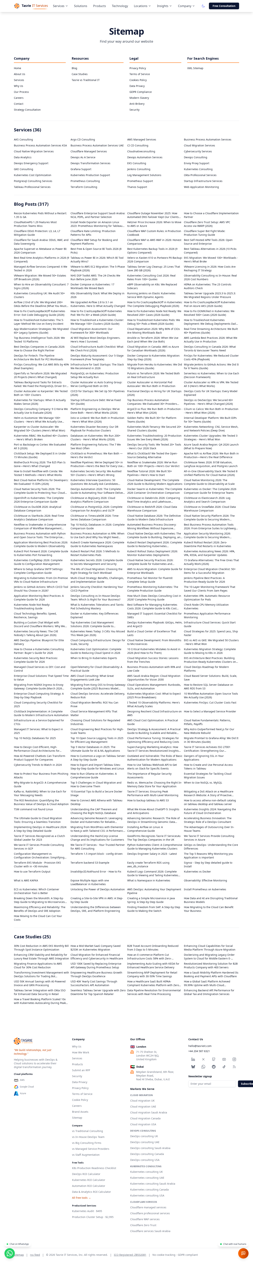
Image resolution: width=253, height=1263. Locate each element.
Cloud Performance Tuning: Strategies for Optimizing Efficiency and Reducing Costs (153, 740)
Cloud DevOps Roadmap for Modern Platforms (206, 668)
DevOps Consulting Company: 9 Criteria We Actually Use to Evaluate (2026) (41, 410)
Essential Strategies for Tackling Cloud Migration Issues (208, 775)
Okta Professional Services (200, 175)
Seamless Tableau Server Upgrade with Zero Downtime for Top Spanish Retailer (98, 992)
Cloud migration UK (142, 1100)
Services (58, 6)
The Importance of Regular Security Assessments (149, 775)
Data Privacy (137, 86)
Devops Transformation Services (90, 163)
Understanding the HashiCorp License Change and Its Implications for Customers (97, 837)
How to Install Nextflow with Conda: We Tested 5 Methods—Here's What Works (38, 473)
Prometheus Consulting (85, 181)
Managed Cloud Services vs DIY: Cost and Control (39, 668)
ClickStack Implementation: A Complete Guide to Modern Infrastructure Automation (41, 713)
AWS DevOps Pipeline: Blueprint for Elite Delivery (39, 642)
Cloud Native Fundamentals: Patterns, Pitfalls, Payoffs (207, 722)
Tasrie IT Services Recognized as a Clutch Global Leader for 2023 (39, 837)
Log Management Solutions (144, 175)
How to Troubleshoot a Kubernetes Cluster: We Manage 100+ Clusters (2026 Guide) (97, 321)
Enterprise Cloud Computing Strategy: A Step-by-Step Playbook (39, 695)
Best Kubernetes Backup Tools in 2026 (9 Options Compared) (152, 250)
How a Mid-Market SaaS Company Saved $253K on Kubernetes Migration (96, 947)
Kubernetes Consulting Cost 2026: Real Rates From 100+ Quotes (151, 277)
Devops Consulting (195, 157)
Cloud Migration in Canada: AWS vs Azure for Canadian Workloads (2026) (153, 348)
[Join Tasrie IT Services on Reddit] (214, 1066)
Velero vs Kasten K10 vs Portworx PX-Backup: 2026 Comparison (154, 259)
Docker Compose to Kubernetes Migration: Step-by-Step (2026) (153, 357)
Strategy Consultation (27, 109)
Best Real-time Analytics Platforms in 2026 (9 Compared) (41, 259)
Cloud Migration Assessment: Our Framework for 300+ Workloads (92, 330)
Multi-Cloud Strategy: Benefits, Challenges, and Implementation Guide (97, 579)
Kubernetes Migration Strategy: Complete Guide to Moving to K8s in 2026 (210, 651)
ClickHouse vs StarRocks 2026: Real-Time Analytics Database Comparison (39, 517)
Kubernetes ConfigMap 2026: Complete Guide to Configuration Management (38, 562)
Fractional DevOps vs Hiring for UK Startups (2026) (154, 393)
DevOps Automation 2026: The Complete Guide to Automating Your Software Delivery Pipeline (98, 491)
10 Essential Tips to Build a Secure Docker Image (96, 793)
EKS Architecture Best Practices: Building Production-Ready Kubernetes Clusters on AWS (210, 660)
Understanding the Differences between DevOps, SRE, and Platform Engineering (96, 909)
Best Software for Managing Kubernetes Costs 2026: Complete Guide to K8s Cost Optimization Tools (152, 606)
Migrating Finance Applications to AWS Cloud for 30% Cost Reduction (38, 965)
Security (134, 109)
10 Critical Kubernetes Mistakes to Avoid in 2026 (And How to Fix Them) (153, 651)
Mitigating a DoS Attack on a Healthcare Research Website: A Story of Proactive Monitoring (208, 793)
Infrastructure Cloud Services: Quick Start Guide (210, 624)
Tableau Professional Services (32, 187)
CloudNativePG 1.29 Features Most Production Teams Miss (35, 224)
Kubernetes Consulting (198, 169)
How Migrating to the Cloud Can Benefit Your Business (208, 909)
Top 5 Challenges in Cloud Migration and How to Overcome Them (96, 784)
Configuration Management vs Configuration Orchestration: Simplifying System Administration (39, 855)
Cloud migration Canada (145, 1118)
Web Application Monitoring (201, 187)
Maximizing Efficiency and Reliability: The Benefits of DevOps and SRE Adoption (39, 909)
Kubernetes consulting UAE (147, 1177)
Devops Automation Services (144, 157)
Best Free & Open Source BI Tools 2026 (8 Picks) (96, 250)
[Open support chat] (243, 1253)
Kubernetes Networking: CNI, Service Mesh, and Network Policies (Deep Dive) (211, 428)
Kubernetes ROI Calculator (88, 1180)
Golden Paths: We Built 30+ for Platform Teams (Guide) (151, 419)
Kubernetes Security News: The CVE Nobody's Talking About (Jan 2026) (36, 633)
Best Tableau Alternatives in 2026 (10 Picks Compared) (210, 250)
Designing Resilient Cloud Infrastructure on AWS (154, 713)
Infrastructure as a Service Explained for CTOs (39, 722)
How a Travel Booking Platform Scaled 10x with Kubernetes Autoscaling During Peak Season (40, 1001)
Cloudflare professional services (150, 1213)
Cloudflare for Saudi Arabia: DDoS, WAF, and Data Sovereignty (41, 241)
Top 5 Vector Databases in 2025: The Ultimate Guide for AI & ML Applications (95, 748)
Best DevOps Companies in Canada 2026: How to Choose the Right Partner (39, 348)
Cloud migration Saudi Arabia (148, 1112)
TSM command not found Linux (33, 809)
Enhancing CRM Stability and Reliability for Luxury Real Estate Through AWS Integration (41, 956)
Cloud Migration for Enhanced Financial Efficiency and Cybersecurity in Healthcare (97, 956)
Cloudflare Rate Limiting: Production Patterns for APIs (93, 232)
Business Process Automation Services (207, 139)
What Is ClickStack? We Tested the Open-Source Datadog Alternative (152, 455)
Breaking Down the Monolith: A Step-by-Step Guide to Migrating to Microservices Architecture (39, 900)
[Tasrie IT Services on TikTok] (224, 1066)
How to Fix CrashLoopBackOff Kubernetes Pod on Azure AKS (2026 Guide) (209, 304)
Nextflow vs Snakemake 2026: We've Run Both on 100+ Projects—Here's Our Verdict (153, 464)
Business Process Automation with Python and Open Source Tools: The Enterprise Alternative (40, 535)
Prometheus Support (140, 181)
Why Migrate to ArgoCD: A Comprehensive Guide (40, 784)
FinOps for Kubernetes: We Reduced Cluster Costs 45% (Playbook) (211, 357)
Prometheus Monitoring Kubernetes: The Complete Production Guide (152, 588)
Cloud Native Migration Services (34, 151)
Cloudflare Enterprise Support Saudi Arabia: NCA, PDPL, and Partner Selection (98, 215)
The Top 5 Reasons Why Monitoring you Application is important (208, 855)
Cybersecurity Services (198, 151)
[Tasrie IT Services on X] (203, 1059)
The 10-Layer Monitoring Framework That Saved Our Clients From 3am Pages (209, 588)
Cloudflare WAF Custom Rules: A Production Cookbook (154, 232)
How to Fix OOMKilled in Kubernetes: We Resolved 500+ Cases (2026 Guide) (209, 313)
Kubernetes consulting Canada (149, 1189)
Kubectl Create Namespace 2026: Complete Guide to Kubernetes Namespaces (97, 544)
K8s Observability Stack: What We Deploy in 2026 (97, 295)
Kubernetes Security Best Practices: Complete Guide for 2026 (36, 659)
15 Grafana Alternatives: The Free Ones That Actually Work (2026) (211, 562)
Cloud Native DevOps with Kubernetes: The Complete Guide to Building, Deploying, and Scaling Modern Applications (154, 535)
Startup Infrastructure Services (203, 181)
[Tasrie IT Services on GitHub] (214, 1059)
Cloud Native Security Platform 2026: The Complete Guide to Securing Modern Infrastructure (209, 517)
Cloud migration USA (143, 1124)
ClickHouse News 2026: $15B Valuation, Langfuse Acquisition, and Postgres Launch (211, 464)
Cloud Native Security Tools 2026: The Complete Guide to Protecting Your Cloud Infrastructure (39, 491)
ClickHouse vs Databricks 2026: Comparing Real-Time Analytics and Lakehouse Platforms (153, 500)
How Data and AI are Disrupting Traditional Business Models (211, 900)
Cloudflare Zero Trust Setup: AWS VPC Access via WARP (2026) (207, 224)
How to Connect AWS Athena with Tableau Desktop (96, 802)
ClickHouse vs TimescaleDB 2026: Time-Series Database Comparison (95, 517)
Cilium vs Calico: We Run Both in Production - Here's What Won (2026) (211, 410)
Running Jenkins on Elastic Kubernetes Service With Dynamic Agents (151, 295)
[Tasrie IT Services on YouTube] (224, 1059)
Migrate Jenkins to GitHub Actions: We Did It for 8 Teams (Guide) (211, 366)
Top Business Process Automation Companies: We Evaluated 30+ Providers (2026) (152, 402)
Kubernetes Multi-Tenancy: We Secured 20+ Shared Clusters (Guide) (154, 428)
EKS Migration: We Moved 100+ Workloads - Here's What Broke (211, 259)
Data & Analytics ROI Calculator (91, 1192)
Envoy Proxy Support (196, 163)
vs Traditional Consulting (87, 1131)
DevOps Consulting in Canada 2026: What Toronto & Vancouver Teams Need (210, 348)
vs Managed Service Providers (90, 1149)
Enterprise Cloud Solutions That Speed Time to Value (41, 677)
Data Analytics (22, 157)
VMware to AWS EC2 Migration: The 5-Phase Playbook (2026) (98, 268)
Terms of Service (139, 74)
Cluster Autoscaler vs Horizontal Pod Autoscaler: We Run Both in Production (151, 384)
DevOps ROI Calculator (86, 1174)
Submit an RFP (81, 1070)
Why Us (18, 86)
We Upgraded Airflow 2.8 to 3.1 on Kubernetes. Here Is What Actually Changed (98, 304)
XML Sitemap (195, 68)
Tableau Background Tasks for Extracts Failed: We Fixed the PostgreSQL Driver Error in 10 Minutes (41, 384)
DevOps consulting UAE (144, 1142)
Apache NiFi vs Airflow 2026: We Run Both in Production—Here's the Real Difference (211, 455)
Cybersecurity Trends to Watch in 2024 (38, 765)
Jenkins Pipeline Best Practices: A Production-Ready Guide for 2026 (204, 579)
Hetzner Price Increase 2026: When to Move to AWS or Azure (154, 224)
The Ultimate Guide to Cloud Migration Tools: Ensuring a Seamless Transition (38, 820)
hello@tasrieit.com (200, 1046)
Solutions (80, 6)
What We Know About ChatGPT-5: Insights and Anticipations (153, 811)
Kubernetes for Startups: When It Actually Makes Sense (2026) (40, 401)
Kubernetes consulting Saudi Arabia (152, 1183)
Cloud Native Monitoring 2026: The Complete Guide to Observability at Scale (209, 482)
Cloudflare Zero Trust (143, 1225)
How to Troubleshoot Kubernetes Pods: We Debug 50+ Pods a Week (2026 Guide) (153, 321)
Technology (120, 6)
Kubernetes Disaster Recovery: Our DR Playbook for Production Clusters (94, 428)
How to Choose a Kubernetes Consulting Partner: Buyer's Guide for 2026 (39, 651)
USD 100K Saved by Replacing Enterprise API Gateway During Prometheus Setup (96, 965)
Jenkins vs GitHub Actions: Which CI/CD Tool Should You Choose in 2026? (41, 588)
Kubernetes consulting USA (147, 1195)
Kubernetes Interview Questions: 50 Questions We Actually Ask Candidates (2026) (94, 482)
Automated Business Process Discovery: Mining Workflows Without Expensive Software (151, 526)
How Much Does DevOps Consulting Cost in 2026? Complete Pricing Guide (154, 597)
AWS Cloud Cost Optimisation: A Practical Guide (152, 722)
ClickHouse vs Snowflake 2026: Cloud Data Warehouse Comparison (210, 508)
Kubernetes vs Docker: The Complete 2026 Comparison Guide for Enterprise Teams (210, 490)
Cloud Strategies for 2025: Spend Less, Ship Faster (211, 633)
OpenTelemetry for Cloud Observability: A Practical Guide (96, 668)
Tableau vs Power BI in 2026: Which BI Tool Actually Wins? (97, 259)
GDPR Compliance (140, 92)
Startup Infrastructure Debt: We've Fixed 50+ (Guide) (96, 401)
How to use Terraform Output (32, 871)
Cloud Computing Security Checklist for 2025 (38, 704)
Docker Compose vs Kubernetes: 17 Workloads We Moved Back (92, 286)
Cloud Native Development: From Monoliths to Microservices (154, 642)
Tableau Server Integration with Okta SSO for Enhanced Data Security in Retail (40, 992)
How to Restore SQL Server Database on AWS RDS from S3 (208, 686)
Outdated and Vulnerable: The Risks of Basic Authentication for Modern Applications (154, 757)
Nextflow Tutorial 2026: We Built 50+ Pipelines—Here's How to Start (149, 473)
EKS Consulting (136, 163)
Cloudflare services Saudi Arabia (150, 1231)
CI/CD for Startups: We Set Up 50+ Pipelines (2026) (98, 393)
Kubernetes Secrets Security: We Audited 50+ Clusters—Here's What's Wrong (96, 473)
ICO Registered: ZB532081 (130, 1255)
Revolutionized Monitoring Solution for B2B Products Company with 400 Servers (211, 965)
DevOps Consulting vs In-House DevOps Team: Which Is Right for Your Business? (95, 597)
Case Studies (80, 74)
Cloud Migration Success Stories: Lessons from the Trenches (153, 659)
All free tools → (81, 1197)
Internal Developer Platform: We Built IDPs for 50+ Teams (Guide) (210, 419)
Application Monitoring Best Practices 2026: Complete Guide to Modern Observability (41, 544)
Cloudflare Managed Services (89, 151)
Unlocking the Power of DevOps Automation (98, 889)
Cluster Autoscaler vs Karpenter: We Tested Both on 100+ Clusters (41, 393)
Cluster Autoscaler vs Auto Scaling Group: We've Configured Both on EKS (96, 384)
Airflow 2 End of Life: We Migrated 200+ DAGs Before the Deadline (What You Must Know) (40, 304)
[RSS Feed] (234, 1066)
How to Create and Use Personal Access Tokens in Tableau (208, 766)
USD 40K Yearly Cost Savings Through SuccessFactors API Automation (94, 983)
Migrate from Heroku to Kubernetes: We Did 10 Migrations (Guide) (154, 366)
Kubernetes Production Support (90, 175)
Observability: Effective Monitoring (205, 880)
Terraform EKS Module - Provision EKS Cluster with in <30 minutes (37, 864)
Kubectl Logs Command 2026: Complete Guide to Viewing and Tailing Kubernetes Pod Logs (152, 873)
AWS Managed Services (141, 139)
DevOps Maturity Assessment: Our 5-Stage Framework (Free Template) (97, 357)
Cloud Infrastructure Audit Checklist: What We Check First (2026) (97, 348)
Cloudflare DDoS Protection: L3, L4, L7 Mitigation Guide (37, 232)
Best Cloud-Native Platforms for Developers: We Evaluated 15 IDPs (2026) (41, 482)
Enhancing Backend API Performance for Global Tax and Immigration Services (209, 992)
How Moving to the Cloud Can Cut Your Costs (38, 917)
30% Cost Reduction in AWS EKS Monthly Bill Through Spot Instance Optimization (41, 947)
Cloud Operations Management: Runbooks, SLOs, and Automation (154, 686)
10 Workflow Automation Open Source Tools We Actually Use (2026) (211, 695)
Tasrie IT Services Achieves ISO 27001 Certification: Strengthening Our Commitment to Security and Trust (207, 749)
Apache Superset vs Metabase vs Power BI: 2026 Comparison (40, 250)
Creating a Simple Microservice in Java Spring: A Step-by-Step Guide (151, 900)
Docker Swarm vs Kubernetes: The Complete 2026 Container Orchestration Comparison (154, 490)
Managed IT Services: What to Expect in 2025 (38, 731)
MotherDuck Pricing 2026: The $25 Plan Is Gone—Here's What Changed (40, 464)
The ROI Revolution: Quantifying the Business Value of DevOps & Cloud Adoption (41, 802)
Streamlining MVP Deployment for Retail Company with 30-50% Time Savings (152, 974)
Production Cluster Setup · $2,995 (93, 1217)
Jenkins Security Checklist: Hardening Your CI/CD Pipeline (97, 588)
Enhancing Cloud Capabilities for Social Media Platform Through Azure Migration (209, 947)
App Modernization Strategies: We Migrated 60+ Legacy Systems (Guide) (41, 330)
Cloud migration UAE (143, 1106)
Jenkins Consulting (138, 169)
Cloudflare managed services (148, 1207)
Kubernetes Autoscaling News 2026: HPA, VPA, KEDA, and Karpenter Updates (209, 553)
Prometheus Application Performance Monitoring (207, 615)
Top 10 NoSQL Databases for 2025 (35, 738)
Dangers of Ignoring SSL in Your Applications (204, 757)
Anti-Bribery (136, 103)
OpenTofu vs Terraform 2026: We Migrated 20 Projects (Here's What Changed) (40, 375)
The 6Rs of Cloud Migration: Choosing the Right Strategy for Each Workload (96, 571)
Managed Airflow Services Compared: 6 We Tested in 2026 (40, 268)
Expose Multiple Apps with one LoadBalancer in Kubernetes (90, 882)
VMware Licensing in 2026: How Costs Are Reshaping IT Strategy (210, 268)
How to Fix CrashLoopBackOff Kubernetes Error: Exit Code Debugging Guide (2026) (39, 313)
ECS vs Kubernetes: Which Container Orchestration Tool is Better (36, 891)
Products (99, 6)
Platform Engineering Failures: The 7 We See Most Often (96, 446)
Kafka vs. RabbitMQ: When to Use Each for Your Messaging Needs (40, 793)
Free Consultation (224, 6)
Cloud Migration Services (199, 145)
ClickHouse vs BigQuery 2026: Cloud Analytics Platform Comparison (93, 499)
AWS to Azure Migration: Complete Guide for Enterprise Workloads (154, 571)
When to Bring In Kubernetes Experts (94, 658)
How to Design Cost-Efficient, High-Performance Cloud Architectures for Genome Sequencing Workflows (36, 749)
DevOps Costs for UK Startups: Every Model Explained (210, 393)
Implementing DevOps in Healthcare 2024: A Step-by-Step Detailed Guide (40, 828)
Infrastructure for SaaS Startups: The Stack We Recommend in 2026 (97, 366)
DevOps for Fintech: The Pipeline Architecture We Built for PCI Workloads (38, 357)
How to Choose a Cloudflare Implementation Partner (211, 215)
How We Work (80, 1052)
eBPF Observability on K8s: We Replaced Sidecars (152, 286)
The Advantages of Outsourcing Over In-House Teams (209, 828)
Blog (74, 68)
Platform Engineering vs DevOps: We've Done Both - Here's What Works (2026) (95, 410)
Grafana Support (81, 169)
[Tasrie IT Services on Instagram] (234, 1059)
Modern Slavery (139, 98)
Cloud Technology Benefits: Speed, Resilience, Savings (35, 615)
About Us (19, 74)
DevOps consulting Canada (147, 1154)
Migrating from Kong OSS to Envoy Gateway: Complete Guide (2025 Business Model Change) (98, 686)
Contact (18, 103)
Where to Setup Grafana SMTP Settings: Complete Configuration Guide (38, 571)
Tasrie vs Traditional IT (86, 80)
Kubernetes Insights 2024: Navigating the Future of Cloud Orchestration (210, 811)
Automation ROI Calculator (88, 1186)
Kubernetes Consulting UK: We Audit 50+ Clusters (39, 295)
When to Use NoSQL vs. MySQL (203, 782)
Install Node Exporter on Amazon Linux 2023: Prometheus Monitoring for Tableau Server (96, 224)
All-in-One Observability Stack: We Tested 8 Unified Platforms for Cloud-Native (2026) (210, 473)
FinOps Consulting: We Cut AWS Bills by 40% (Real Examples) (41, 366)
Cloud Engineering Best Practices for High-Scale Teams (97, 731)
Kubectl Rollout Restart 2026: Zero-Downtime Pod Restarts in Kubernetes (207, 544)
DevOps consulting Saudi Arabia (150, 1148)
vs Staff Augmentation (86, 1154)
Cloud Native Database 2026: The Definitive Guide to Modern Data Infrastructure (154, 517)
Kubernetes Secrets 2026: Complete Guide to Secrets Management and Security (97, 562)
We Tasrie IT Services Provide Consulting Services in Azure (209, 837)
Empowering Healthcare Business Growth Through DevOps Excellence (96, 974)
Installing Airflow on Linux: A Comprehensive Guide (145, 828)
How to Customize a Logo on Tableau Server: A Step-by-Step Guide (98, 757)
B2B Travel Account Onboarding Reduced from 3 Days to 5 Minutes (153, 947)
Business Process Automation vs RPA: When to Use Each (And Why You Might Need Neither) (97, 535)
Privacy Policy (137, 68)
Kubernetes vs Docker (197, 871)
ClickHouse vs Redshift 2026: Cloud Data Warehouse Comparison (152, 508)
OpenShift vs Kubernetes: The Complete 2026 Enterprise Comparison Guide (39, 499)
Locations (140, 6)
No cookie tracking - (175, 1255)
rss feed (35, 1255)
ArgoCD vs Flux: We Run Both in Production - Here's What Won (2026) (154, 410)
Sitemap (77, 1117)
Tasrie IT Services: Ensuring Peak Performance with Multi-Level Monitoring (152, 793)
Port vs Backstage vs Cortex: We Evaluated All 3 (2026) (40, 446)
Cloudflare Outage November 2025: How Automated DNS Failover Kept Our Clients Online (153, 215)
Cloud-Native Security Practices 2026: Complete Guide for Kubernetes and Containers (150, 562)
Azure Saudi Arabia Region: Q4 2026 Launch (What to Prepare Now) (211, 446)
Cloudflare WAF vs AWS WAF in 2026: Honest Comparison (154, 241)
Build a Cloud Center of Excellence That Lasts (151, 633)
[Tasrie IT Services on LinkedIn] (193, 1059)
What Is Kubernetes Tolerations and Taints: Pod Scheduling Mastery (97, 606)
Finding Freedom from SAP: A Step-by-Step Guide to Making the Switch (153, 909)
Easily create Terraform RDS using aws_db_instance (148, 864)
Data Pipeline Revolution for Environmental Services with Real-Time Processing (154, 992)
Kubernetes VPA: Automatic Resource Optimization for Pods (207, 597)
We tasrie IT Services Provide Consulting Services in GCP (39, 846)
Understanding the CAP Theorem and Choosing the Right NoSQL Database (94, 811)
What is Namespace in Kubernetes (148, 880)
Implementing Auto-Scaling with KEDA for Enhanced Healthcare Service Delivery (153, 965)
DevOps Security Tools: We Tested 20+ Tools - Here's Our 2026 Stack (154, 446)
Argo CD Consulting (83, 139)
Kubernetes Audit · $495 (87, 1211)
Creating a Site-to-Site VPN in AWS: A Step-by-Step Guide (97, 900)
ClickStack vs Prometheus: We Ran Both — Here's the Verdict (97, 455)
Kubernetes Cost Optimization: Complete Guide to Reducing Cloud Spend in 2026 (96, 651)
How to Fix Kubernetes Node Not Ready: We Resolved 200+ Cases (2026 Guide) (154, 313)
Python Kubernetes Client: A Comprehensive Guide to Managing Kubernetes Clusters (154, 846)
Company (184, 6)
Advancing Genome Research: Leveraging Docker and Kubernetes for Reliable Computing (96, 820)
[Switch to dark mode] (203, 6)
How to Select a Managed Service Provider (210, 711)
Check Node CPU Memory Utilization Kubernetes (206, 606)
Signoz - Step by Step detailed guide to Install (208, 864)
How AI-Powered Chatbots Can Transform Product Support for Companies (39, 757)
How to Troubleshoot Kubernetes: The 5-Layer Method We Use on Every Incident (39, 321)
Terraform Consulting (84, 187)
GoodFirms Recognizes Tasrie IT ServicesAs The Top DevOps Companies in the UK (154, 837)
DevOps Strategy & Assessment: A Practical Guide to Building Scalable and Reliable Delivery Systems (154, 731)
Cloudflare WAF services (145, 1219)
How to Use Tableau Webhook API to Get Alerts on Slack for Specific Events (152, 766)
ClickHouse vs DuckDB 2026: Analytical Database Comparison (37, 508)
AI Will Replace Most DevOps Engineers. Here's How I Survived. (95, 339)
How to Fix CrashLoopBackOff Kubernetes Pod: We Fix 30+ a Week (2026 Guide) (96, 313)
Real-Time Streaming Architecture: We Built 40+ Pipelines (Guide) (211, 330)
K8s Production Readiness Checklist (94, 1168)
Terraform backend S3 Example (90, 862)
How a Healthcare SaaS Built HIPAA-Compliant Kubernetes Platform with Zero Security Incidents (153, 983)
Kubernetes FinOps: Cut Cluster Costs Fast (210, 702)
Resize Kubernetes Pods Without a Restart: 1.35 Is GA (40, 215)
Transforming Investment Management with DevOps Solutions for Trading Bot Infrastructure (41, 974)
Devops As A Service (83, 157)
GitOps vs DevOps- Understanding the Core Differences (211, 846)
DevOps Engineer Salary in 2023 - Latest (152, 853)
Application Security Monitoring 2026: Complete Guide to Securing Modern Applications (207, 535)
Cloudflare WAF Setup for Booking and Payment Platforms (94, 241)
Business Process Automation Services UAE (97, 145)
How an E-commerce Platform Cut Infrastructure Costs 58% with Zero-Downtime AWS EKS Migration (149, 956)
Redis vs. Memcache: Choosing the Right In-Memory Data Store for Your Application (154, 784)
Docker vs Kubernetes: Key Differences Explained (95, 615)
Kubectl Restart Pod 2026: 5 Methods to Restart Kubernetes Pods (95, 553)
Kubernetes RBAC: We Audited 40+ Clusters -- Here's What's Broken (41, 437)
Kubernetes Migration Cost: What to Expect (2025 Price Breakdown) (154, 695)
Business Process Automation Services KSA (40, 145)
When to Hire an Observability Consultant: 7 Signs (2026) (41, 286)
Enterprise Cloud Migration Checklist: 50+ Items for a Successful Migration (210, 571)
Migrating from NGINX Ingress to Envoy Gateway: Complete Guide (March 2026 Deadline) (38, 686)
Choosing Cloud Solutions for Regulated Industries (95, 722)
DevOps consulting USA (144, 1160)
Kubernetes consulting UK (146, 1171)
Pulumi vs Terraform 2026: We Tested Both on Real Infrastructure (153, 375)
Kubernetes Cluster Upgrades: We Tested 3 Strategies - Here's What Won (210, 437)
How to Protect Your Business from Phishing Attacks (41, 775)
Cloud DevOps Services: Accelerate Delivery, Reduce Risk (98, 695)
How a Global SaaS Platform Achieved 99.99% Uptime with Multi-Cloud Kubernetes (207, 983)
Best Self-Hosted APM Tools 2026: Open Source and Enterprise (208, 241)
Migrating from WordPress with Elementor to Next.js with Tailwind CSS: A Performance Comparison (98, 829)
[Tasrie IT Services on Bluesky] (193, 1066)
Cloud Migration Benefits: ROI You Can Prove (94, 704)
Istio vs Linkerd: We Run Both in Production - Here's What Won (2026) (97, 419)
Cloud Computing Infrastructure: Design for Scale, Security (98, 642)
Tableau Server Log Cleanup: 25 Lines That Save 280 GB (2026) (153, 268)
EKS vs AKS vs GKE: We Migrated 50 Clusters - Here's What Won (211, 642)
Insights (162, 6)
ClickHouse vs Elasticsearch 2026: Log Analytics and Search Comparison (207, 499)
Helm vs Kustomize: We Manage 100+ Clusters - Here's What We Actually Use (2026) (38, 419)
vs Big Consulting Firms (86, 1143)
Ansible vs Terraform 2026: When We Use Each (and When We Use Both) (152, 339)
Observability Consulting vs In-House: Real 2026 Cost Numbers (210, 277)
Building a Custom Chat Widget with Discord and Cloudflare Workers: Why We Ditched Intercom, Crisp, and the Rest (39, 624)
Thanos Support (137, 187)
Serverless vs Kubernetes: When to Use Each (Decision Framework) (211, 375)
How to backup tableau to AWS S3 (148, 800)
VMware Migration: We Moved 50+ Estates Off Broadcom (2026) (40, 277)
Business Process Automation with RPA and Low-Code (154, 668)
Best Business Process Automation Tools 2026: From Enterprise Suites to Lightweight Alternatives (211, 526)
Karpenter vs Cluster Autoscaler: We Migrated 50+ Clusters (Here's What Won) (39, 428)
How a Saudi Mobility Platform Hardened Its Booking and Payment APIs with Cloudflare (211, 974)
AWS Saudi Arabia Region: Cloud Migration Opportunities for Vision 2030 (153, 677)
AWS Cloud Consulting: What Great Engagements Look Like (92, 677)
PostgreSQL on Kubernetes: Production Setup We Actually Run (95, 375)
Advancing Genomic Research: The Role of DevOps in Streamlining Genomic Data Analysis (153, 820)
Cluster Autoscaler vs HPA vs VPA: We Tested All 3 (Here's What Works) (211, 384)
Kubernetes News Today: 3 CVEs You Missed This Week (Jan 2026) (98, 633)
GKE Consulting (23, 169)
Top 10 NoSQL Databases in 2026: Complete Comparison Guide (98, 526)
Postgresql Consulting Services (33, 181)
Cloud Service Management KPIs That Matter (94, 713)
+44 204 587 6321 (199, 1051)
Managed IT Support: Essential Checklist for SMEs (154, 615)
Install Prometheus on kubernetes (205, 889)
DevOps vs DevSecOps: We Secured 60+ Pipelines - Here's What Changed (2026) (208, 401)
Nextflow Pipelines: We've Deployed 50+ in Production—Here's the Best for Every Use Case (97, 464)
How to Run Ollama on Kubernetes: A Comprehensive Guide (94, 775)
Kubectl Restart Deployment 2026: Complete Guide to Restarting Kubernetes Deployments (154, 544)
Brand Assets (80, 1111)
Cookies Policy (138, 80)
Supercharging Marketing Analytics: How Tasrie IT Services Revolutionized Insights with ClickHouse (153, 749)
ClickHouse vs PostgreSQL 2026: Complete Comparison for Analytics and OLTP (96, 508)
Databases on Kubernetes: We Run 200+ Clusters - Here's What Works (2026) (95, 437)
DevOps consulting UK (144, 1136)
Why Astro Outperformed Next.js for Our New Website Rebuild (209, 731)
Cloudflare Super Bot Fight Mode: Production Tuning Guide (204, 232)
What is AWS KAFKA (26, 880)
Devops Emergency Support (31, 163)
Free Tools (78, 1162)
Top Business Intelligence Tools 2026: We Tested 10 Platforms (39, 339)
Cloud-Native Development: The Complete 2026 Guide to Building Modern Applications (154, 482)
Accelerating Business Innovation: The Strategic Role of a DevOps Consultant (208, 820)
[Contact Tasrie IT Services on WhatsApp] (203, 1066)
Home (17, 68)
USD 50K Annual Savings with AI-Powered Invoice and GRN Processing (40, 983)
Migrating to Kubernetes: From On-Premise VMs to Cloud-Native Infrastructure (41, 579)
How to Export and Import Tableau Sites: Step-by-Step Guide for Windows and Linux (97, 766)
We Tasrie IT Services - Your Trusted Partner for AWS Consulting (98, 846)
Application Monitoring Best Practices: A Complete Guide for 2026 (39, 597)
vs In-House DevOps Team (88, 1137)
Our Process (21, 92)
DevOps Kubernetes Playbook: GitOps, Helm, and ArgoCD (154, 624)
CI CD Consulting (137, 145)
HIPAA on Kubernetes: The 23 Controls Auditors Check (207, 286)
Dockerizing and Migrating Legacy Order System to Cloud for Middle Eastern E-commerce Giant (209, 956)
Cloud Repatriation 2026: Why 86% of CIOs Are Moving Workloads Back (153, 330)
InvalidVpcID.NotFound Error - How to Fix (96, 871)
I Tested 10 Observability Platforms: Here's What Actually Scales (153, 704)
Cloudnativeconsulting (141, 151)
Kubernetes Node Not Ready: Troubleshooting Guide (32, 606)
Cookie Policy (80, 1100)
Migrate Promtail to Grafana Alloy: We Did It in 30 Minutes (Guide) (211, 740)
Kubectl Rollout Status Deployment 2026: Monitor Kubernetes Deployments (152, 553)
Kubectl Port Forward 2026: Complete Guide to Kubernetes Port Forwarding (41, 553)
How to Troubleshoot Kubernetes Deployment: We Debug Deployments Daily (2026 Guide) (210, 322)
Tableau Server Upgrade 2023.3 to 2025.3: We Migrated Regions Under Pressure (210, 295)
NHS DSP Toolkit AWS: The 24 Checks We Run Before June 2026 (95, 277)
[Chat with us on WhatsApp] (9, 1253)
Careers (19, 98)
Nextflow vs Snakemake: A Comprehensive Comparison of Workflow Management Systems (40, 526)
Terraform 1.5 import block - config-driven (97, 853)
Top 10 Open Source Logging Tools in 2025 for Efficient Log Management (97, 740)
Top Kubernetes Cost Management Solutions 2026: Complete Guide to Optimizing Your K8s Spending (92, 624)
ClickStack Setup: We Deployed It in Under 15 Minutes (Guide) (40, 455)
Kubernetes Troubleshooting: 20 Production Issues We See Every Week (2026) (154, 437)
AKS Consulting (23, 139)
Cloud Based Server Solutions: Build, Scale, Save (210, 677)
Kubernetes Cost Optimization (32, 175)
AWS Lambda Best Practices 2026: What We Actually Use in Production (210, 339)
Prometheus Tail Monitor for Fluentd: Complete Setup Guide (150, 579)
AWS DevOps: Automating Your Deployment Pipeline (154, 891)
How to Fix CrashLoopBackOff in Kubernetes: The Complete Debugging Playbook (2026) (154, 304)
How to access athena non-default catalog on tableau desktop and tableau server (210, 802)
